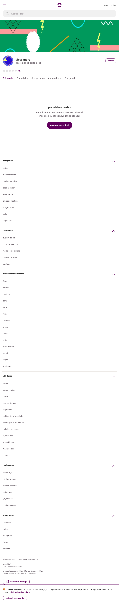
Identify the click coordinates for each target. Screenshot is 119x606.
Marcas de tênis (10, 257)
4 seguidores (54, 78)
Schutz (6, 353)
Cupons (6, 455)
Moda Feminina (9, 174)
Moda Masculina (10, 181)
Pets (5, 213)
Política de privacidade (13, 416)
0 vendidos (22, 78)
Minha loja (7, 472)
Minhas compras (10, 485)
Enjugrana (7, 492)
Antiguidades (8, 207)
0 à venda (8, 78)
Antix (5, 340)
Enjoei (5, 168)
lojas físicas (8, 435)
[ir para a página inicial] (59, 6)
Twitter (5, 529)
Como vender (9, 389)
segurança (7, 409)
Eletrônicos (8, 194)
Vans (5, 307)
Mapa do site (8, 448)
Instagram (7, 535)
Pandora (6, 320)
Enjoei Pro (7, 220)
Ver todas (7, 366)
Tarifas (5, 396)
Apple (5, 359)
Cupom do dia (9, 237)
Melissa (6, 294)
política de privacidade (19, 592)
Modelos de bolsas (11, 250)
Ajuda (5, 383)
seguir (111, 60)
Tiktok (5, 542)
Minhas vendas (9, 479)
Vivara (5, 326)
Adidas (6, 287)
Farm (5, 281)
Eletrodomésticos (10, 200)
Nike (5, 313)
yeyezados (8, 498)
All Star (6, 333)
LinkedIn (6, 548)
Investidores (8, 442)
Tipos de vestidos (10, 244)
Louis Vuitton (8, 346)
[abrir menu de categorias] (4, 5)
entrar (113, 5)
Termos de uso (9, 403)
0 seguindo (70, 78)
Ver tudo (6, 263)
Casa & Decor (9, 187)
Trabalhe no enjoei (11, 429)
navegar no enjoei (59, 125)
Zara (5, 300)
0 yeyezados (38, 78)
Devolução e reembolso (13, 422)
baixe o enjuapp (18, 581)
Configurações (9, 505)
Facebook (7, 522)
